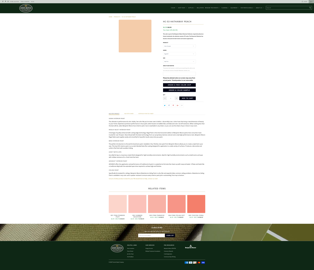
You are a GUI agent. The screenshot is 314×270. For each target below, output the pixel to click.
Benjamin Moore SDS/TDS (170, 248)
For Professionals (247, 7)
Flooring (225, 7)
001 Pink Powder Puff (118, 204)
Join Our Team (130, 254)
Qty (164, 95)
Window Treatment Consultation (153, 251)
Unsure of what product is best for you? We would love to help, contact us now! (133, 179)
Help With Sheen (128, 113)
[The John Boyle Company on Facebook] (2, 1)
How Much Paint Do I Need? (145, 113)
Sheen (164, 50)
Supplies (191, 7)
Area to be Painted (179, 68)
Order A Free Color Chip (179, 85)
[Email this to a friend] (182, 105)
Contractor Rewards (168, 251)
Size (164, 58)
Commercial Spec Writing (169, 256)
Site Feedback (130, 256)
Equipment (234, 7)
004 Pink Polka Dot (177, 204)
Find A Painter (25, 1)
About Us (259, 7)
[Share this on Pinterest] (173, 105)
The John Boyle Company (118, 262)
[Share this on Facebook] (169, 105)
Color (173, 7)
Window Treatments (212, 7)
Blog (32, 1)
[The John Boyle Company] (26, 8)
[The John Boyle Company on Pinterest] (5, 1)
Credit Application (168, 254)
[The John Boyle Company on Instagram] (8, 1)
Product (165, 42)
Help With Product (114, 113)
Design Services (149, 248)
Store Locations (130, 248)
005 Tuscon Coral (196, 204)
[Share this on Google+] (177, 105)
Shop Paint (181, 7)
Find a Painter (130, 251)
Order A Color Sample (179, 90)
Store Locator (14, 1)
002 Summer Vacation (137, 204)
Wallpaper (200, 7)
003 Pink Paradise (157, 204)
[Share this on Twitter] (165, 105)
